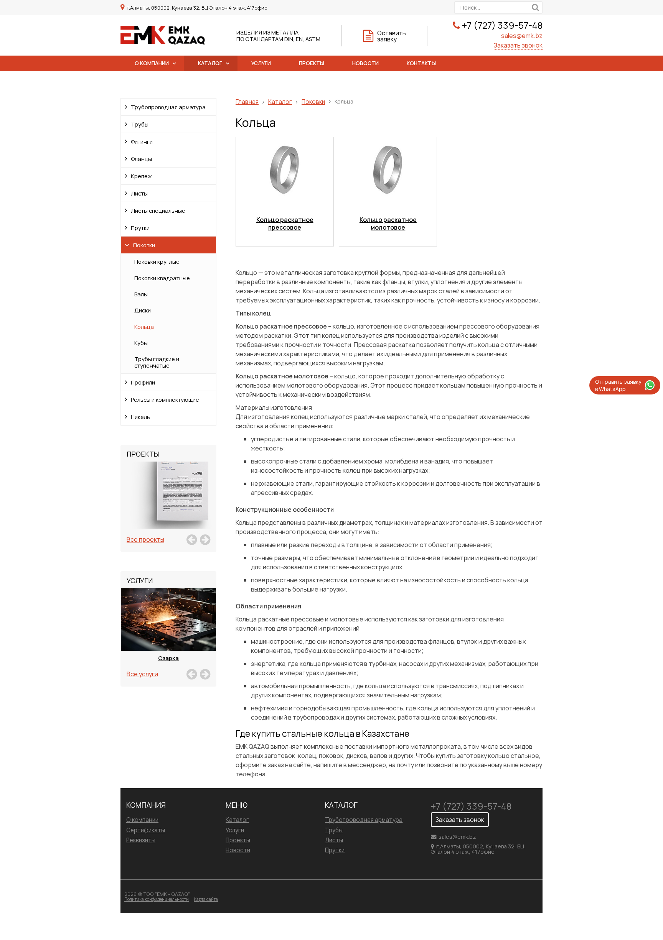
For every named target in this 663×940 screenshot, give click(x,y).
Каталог (210, 63)
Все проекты (145, 539)
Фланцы (141, 159)
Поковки (144, 245)
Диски (142, 310)
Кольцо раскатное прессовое (284, 223)
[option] (168, 504)
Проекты (311, 63)
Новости (365, 63)
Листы (139, 193)
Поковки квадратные (162, 278)
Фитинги (142, 141)
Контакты (421, 63)
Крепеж (141, 176)
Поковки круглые (157, 261)
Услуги (261, 63)
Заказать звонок (518, 45)
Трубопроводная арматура (168, 107)
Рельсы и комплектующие (165, 399)
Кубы (141, 343)
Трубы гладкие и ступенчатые (156, 362)
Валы (141, 294)
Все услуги (142, 674)
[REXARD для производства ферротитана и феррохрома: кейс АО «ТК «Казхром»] (168, 504)
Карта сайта (206, 899)
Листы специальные (158, 210)
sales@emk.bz (522, 35)
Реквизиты (140, 840)
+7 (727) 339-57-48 (502, 25)
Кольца (144, 326)
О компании (152, 63)
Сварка (168, 658)
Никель (140, 417)
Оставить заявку (391, 36)
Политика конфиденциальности (156, 899)
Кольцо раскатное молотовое (388, 223)
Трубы (139, 124)
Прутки (140, 228)
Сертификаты (145, 830)
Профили (143, 382)
